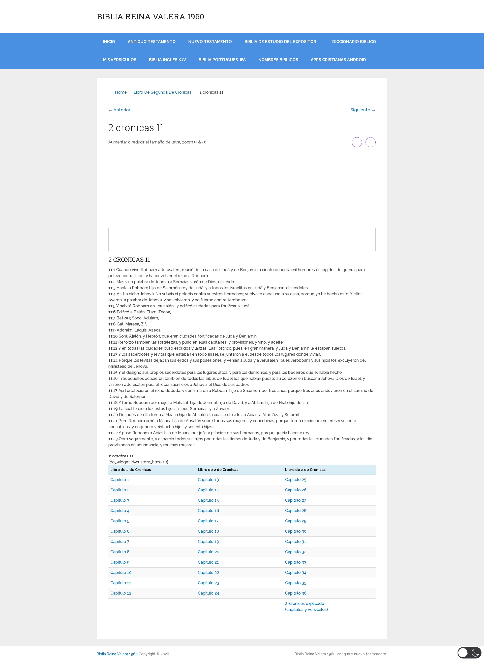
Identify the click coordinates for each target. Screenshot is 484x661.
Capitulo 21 (208, 562)
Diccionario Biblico (354, 41)
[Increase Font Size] (357, 142)
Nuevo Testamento (210, 41)
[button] (469, 652)
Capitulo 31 (295, 541)
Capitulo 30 (296, 531)
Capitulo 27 (295, 500)
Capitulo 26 (296, 490)
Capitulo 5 (119, 521)
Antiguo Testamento (152, 41)
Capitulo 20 (208, 551)
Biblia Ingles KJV (167, 59)
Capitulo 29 (296, 521)
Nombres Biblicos (278, 59)
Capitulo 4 (120, 510)
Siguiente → (363, 109)
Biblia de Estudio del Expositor (280, 41)
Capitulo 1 (119, 479)
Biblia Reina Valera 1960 (150, 16)
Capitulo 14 (208, 490)
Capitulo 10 (121, 572)
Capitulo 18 (208, 531)
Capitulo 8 (120, 551)
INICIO (109, 41)
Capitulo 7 (119, 541)
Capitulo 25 (295, 479)
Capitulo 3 (119, 500)
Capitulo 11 (120, 582)
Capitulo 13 (208, 479)
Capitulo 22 (208, 572)
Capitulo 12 (120, 593)
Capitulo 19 (208, 541)
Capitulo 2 (119, 490)
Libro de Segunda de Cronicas (162, 92)
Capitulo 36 (296, 593)
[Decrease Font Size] (371, 142)
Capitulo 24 (208, 593)
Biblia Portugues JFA (222, 59)
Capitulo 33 (295, 562)
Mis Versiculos (119, 59)
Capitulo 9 (120, 562)
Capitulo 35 (295, 582)
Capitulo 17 (208, 521)
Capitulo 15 (208, 500)
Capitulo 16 (208, 510)
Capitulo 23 (208, 582)
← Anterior (119, 109)
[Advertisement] (242, 187)
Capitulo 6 (120, 531)
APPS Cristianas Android (338, 59)
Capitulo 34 (296, 572)
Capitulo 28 (296, 510)
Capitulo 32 (295, 551)
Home (121, 92)
